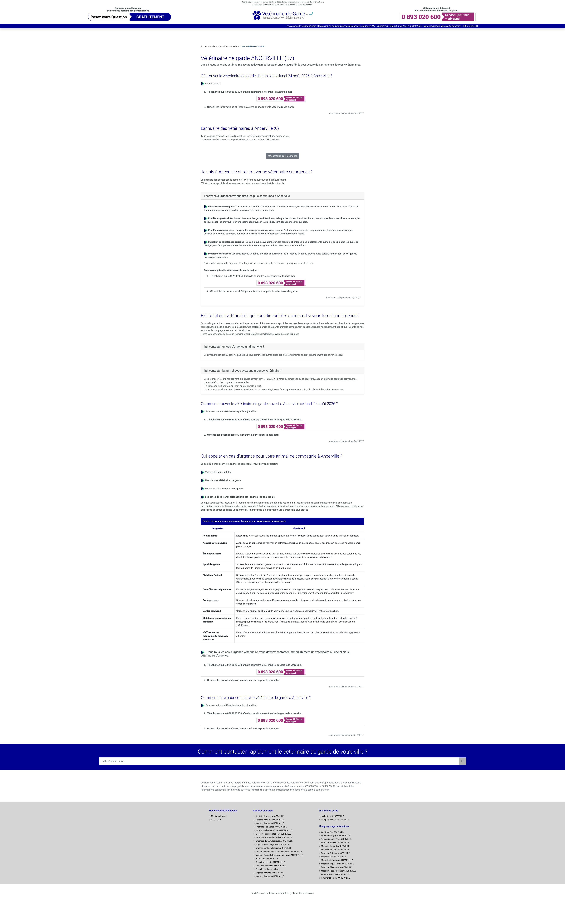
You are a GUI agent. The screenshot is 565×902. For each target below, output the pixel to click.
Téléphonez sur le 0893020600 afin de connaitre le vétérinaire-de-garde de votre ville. (254, 419)
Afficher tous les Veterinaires (282, 155)
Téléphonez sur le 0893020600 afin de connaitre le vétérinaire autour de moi (249, 91)
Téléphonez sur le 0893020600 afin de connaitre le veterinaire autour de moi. (253, 276)
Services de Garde (263, 810)
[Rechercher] (462, 761)
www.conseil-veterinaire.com (159, 26)
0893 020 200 (521, 26)
